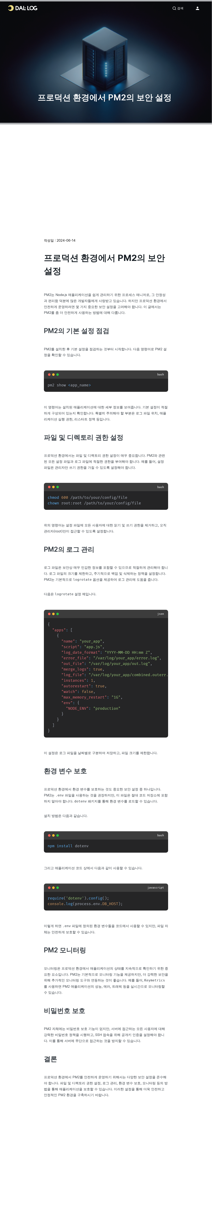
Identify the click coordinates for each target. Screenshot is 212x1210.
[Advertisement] (106, 193)
